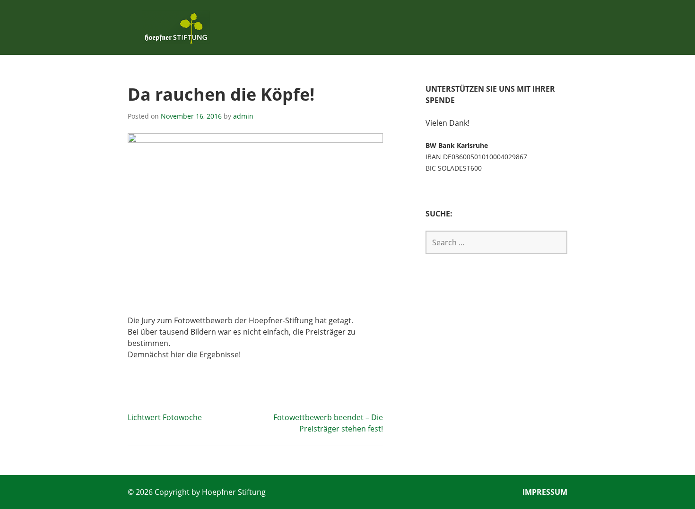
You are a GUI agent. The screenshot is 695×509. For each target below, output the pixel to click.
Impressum (544, 492)
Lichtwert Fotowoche (165, 417)
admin (243, 116)
